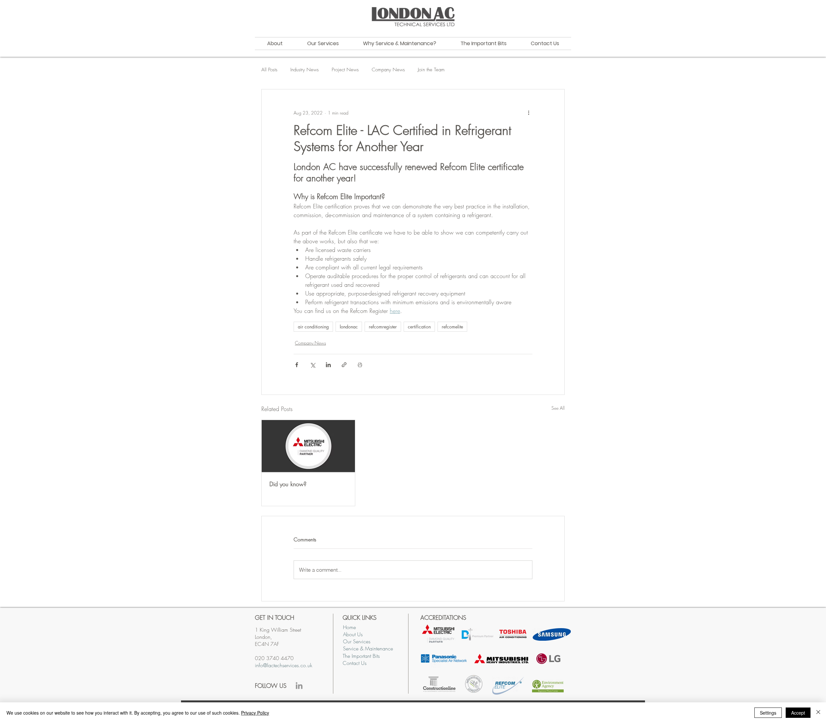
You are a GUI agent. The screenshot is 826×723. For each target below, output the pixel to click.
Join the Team (431, 70)
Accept (798, 712)
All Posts (269, 70)
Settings (768, 712)
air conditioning (313, 327)
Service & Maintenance (368, 648)
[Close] (818, 713)
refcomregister (383, 327)
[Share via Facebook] (297, 365)
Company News (388, 70)
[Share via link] (344, 365)
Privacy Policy (255, 712)
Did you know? (288, 484)
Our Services (356, 641)
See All (558, 408)
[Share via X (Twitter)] (312, 365)
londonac (349, 327)
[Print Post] (360, 365)
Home (349, 627)
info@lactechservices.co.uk (283, 665)
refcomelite (452, 327)
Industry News (304, 70)
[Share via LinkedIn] (328, 365)
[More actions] (528, 112)
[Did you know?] (308, 446)
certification (419, 327)
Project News (345, 70)
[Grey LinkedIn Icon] (299, 685)
